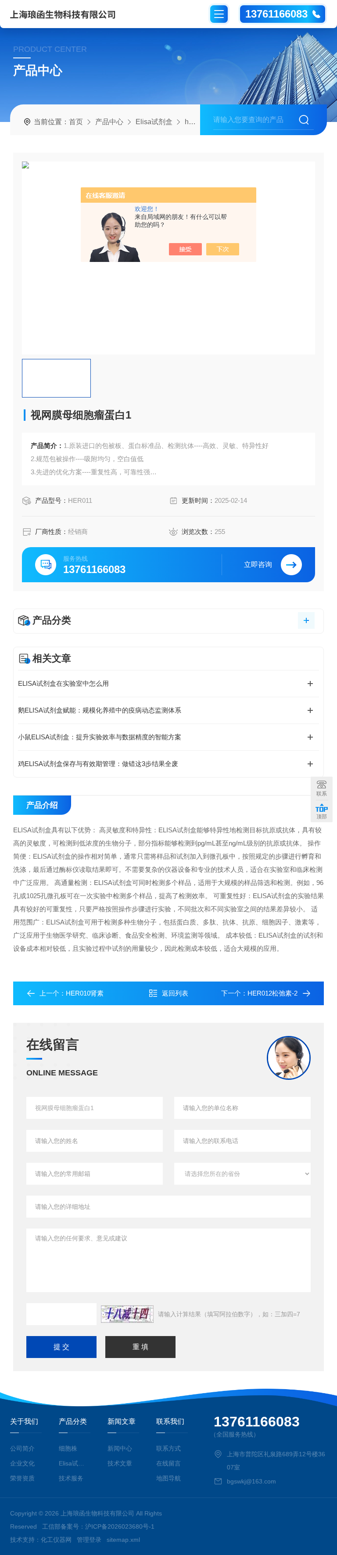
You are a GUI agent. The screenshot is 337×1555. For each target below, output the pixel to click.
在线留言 (168, 1463)
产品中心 (109, 121)
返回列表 (175, 993)
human (195, 121)
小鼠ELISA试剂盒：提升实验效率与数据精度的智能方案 (99, 737)
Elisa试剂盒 (154, 121)
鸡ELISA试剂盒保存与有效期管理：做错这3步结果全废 (98, 763)
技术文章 (120, 1463)
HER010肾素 (85, 993)
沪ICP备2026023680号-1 (119, 1526)
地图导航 (168, 1478)
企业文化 (22, 1463)
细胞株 (68, 1448)
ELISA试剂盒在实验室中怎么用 (63, 683)
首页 (76, 121)
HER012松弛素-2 (272, 993)
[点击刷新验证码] (127, 1314)
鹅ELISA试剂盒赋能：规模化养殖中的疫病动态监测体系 (99, 710)
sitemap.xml (123, 1539)
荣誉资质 (22, 1478)
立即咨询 (258, 564)
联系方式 (168, 1448)
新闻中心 (120, 1448)
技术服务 (71, 1478)
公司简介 (22, 1448)
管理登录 (89, 1539)
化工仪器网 (56, 1539)
